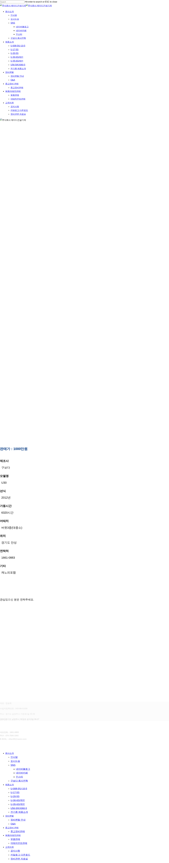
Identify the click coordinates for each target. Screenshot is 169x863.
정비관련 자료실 (19, 858)
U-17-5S (15, 792)
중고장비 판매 (11, 828)
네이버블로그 (23, 769)
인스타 (19, 776)
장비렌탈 (9, 816)
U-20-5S (15, 796)
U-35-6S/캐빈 (18, 804)
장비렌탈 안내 (18, 820)
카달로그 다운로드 (20, 854)
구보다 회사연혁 (19, 780)
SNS (13, 765)
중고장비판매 (18, 831)
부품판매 (15, 839)
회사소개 (9, 753)
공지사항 (15, 851)
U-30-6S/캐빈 (18, 800)
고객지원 (9, 847)
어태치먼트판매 (19, 843)
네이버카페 (22, 773)
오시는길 (15, 761)
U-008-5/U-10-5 (19, 788)
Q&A (13, 823)
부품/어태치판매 (13, 835)
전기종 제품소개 (19, 812)
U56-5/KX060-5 (19, 808)
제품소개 (9, 785)
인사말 (14, 757)
